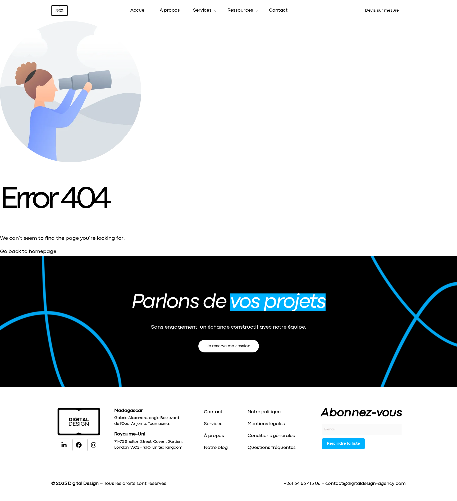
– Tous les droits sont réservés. (118, 484)
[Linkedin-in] (64, 445)
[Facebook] (78, 445)
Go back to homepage (28, 251)
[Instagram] (93, 445)
